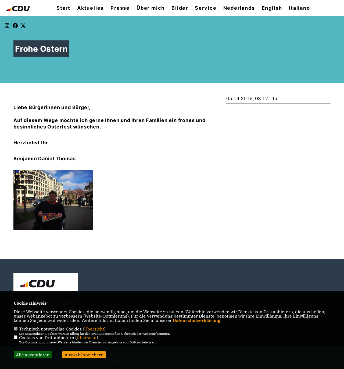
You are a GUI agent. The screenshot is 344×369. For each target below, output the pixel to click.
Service (206, 8)
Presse (120, 8)
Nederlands (239, 8)
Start (63, 8)
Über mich (151, 8)
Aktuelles (90, 8)
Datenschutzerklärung (196, 320)
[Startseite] (46, 283)
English (272, 8)
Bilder (179, 8)
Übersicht (94, 329)
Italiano (299, 8)
